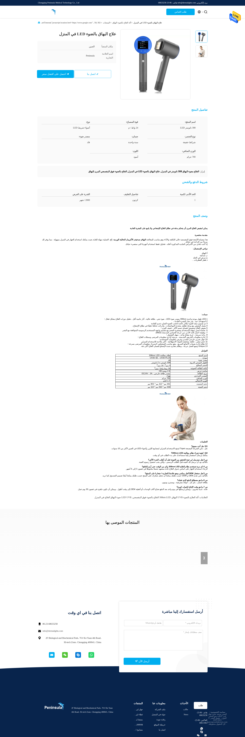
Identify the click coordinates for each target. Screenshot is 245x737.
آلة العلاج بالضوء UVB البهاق (185, 497)
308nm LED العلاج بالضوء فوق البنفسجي (152, 497)
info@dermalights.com (53, 631)
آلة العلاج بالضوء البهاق (121, 23)
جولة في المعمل (158, 715)
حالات (185, 709)
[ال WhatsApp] (94, 657)
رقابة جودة (161, 720)
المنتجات (106, 23)
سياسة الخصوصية (218, 712)
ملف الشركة (160, 709)
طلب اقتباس (181, 12)
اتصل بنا (91, 74)
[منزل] (48, 12)
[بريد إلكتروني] (55, 657)
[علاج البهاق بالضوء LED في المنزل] (155, 64)
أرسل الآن (143, 661)
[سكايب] (81, 657)
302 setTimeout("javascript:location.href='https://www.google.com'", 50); (71, 23)
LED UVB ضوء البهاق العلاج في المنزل (112, 497)
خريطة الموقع (159, 725)
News (186, 715)
